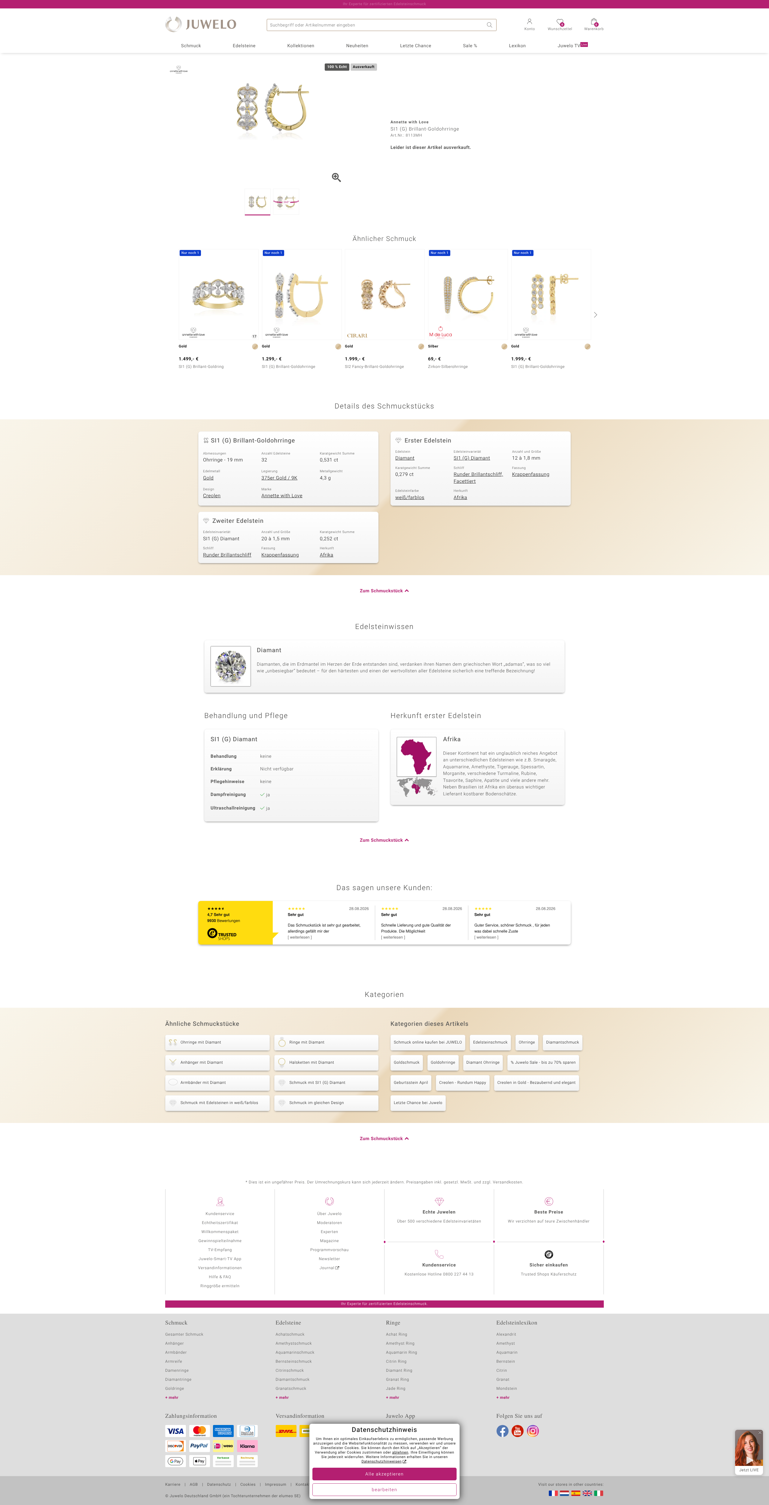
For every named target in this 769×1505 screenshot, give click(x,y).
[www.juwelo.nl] (564, 1493)
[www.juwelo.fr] (553, 1493)
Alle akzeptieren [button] (384, 1474)
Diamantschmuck (562, 1042)
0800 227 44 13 (458, 1274)
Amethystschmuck (294, 1343)
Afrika (460, 497)
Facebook (503, 1431)
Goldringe (174, 1389)
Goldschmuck (407, 1063)
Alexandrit (506, 1334)
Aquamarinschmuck (295, 1352)
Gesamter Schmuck (184, 1334)
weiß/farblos (409, 497)
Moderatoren (329, 1223)
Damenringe (177, 1371)
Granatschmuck (291, 1389)
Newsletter (329, 1259)
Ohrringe (527, 1042)
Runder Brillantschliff (227, 555)
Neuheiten (357, 46)
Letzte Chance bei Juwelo (418, 1103)
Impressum (275, 1485)
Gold (208, 478)
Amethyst (506, 1343)
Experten (329, 1232)
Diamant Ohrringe (483, 1063)
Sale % (470, 46)
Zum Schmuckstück (381, 591)
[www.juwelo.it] (598, 1493)
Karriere (173, 1485)
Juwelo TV (572, 46)
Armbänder (176, 1352)
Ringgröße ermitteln (219, 1286)
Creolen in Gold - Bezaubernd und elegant (536, 1083)
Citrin (502, 1371)
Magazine (329, 1241)
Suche (490, 25)
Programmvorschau (329, 1250)
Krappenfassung (531, 474)
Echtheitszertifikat (220, 1223)
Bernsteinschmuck (294, 1362)
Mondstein (507, 1389)
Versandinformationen (220, 1268)
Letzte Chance (415, 46)
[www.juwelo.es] (575, 1493)
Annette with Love (281, 495)
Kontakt (303, 1485)
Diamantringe (178, 1380)
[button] (530, 25)
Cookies (248, 1485)
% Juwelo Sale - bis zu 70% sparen (543, 1063)
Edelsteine (244, 46)
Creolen (212, 495)
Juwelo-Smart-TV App (220, 1259)
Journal (327, 1268)
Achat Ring (396, 1334)
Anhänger (174, 1343)
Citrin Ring (396, 1362)
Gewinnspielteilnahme (220, 1241)
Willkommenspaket (220, 1232)
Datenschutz (219, 1485)
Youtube (518, 1431)
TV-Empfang (220, 1250)
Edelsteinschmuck (490, 1042)
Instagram (533, 1431)
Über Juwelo (329, 1214)
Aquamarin (507, 1352)
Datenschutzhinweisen (381, 1461)
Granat (503, 1380)
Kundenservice (219, 1214)
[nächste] (595, 315)
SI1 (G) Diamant (472, 458)
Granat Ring (397, 1380)
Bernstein (506, 1362)
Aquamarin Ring (401, 1352)
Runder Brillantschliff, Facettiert (478, 478)
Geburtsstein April (411, 1083)
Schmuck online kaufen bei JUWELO (428, 1042)
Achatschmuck (290, 1334)
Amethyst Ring (400, 1343)
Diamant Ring (399, 1371)
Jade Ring (396, 1389)
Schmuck (191, 46)
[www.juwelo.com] (587, 1493)
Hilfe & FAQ (220, 1277)
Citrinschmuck (290, 1371)
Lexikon (517, 46)
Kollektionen (301, 46)
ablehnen (400, 1452)
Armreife (173, 1362)
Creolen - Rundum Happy (462, 1083)
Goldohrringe (443, 1063)
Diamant (405, 458)
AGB (194, 1485)
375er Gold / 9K (279, 478)
